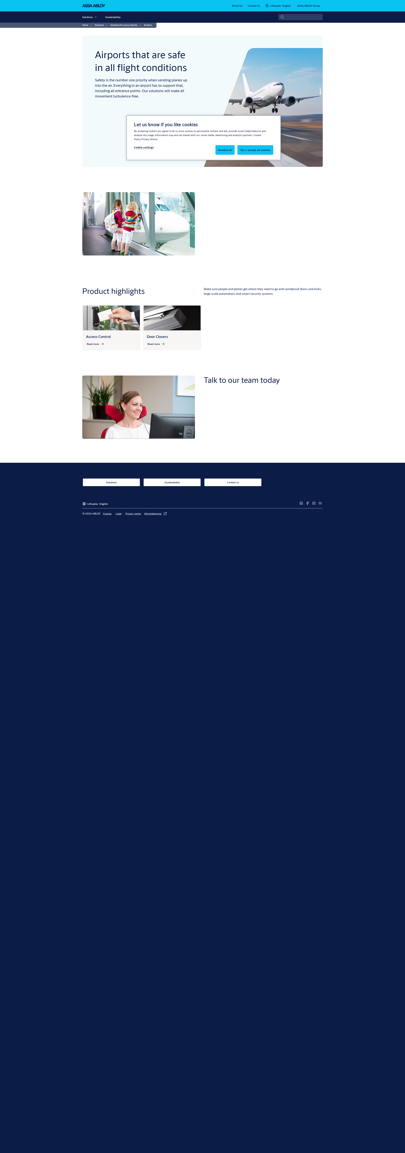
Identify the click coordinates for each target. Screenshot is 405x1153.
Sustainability (113, 17)
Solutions (87, 17)
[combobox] (300, 17)
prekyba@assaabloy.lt (219, 451)
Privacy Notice (149, 139)
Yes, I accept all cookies (255, 150)
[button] (95, 17)
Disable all (225, 150)
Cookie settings (144, 147)
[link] (237, 5)
